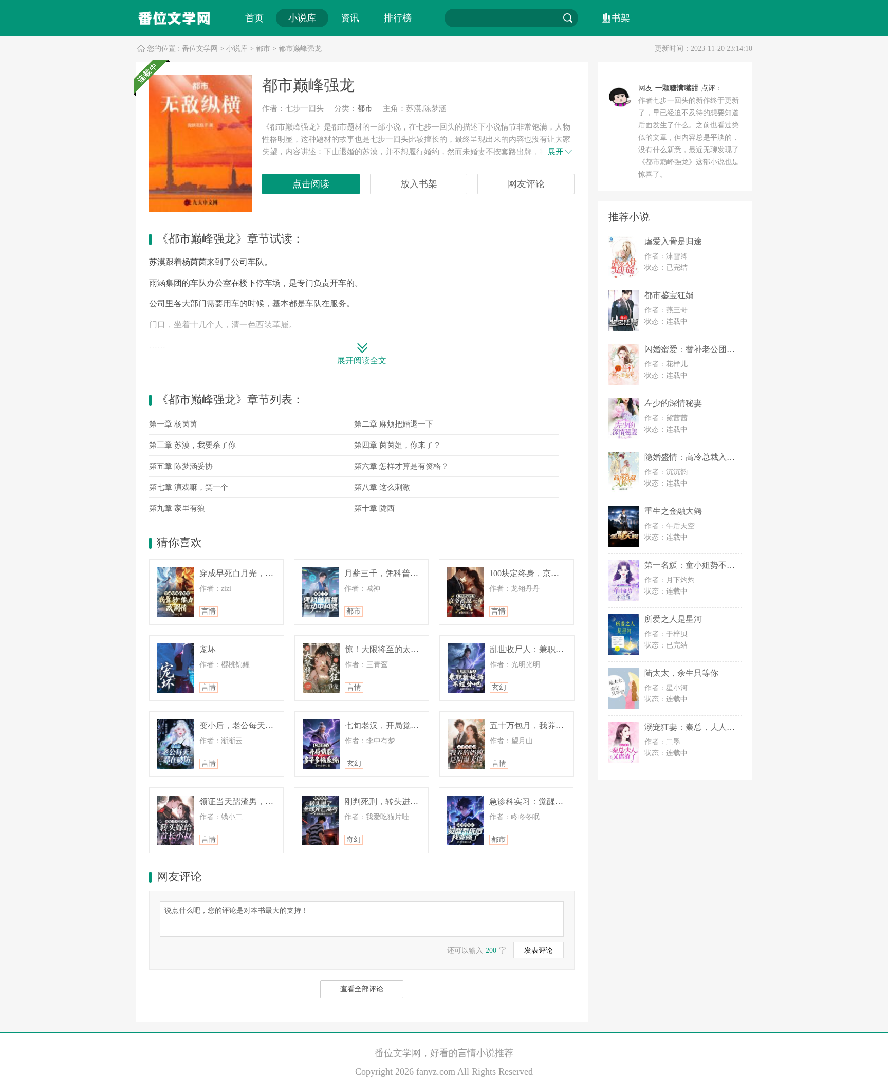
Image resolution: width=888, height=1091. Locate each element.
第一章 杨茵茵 (173, 424)
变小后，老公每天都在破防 (248, 725)
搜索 (568, 18)
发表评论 (538, 950)
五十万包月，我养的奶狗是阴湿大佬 (555, 725)
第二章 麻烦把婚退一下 (393, 424)
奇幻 (353, 839)
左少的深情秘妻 (673, 403)
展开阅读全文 (361, 360)
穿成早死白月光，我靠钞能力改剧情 (265, 573)
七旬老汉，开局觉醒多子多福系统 (406, 725)
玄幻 (499, 687)
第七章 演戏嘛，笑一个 (188, 487)
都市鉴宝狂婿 (669, 295)
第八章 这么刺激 (382, 487)
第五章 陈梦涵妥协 (181, 466)
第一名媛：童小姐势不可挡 (693, 565)
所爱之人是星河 (673, 619)
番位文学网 (200, 48)
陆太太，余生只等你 (681, 673)
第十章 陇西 (374, 508)
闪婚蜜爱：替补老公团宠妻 (693, 349)
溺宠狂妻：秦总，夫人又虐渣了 (702, 727)
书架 (621, 18)
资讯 (350, 18)
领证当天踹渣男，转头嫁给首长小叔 (265, 801)
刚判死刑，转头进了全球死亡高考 (406, 801)
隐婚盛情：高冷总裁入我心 (693, 457)
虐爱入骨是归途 (673, 241)
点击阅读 (310, 184)
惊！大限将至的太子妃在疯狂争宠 (406, 649)
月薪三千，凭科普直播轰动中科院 (406, 573)
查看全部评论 (361, 989)
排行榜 (398, 18)
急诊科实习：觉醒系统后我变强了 (551, 801)
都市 (263, 48)
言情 (208, 611)
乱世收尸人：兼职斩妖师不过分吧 (551, 649)
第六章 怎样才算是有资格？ (401, 466)
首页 (254, 18)
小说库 (302, 18)
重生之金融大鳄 (673, 511)
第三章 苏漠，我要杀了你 (192, 445)
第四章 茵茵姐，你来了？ (397, 445)
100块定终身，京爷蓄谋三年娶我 (548, 573)
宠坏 (207, 649)
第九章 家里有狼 (177, 508)
